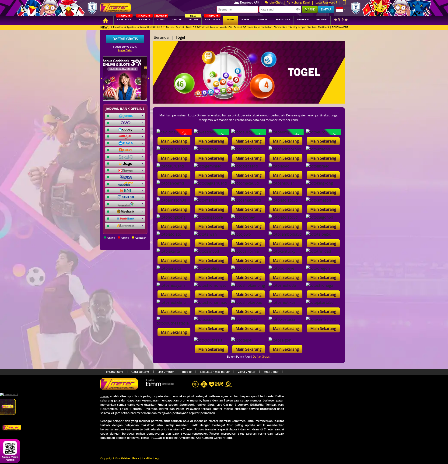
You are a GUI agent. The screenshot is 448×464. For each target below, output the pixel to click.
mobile (187, 371)
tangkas (261, 19)
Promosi (321, 19)
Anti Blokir (271, 371)
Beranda (161, 37)
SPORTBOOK (124, 18)
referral (303, 19)
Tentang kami (113, 371)
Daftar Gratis (125, 38)
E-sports (144, 18)
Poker (245, 19)
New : (104, 27)
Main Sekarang (174, 141)
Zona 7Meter (247, 371)
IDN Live (177, 19)
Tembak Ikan (282, 19)
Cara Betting (140, 371)
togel (230, 19)
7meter (104, 396)
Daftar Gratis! (261, 356)
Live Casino (212, 18)
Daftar (326, 9)
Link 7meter (166, 371)
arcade (193, 18)
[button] (341, 9)
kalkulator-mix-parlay (215, 371)
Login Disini (125, 50)
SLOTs (159, 18)
